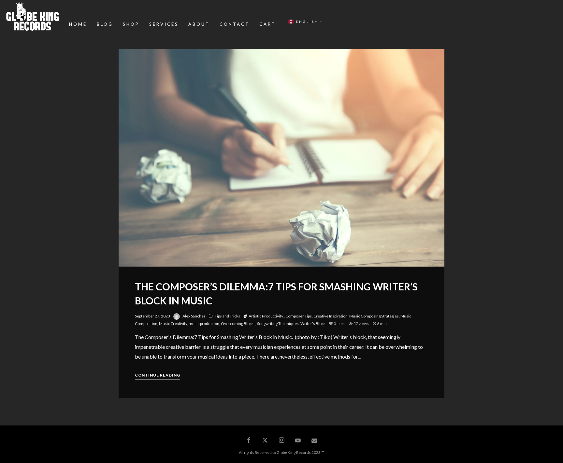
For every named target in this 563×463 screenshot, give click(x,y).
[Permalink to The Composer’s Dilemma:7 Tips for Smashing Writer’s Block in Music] (281, 158)
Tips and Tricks (227, 316)
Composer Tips (298, 316)
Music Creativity (173, 323)
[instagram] (281, 440)
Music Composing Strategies (374, 316)
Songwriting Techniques (278, 323)
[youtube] (298, 443)
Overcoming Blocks (238, 323)
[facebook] (248, 440)
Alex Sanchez (194, 316)
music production (204, 323)
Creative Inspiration (330, 316)
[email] (314, 440)
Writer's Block (312, 323)
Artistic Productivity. (266, 316)
